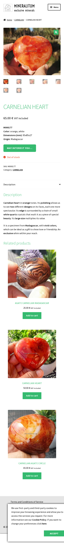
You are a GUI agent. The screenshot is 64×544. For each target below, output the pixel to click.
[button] (56, 32)
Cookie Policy (39, 519)
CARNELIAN (19, 20)
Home (9, 20)
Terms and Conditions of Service (27, 501)
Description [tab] (9, 184)
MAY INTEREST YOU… (19, 148)
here (44, 523)
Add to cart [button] (32, 315)
